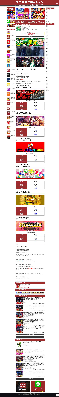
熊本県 (47, 86)
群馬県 (47, 38)
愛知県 (47, 55)
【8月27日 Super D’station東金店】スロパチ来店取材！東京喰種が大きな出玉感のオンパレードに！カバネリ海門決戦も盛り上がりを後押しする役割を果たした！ (33, 357)
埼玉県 (47, 39)
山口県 (47, 74)
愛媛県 (47, 77)
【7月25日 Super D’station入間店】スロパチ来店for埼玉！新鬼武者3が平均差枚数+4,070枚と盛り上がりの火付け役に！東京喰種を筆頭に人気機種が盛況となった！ (33, 306)
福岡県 (47, 81)
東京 (47, 12)
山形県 (47, 32)
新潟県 (47, 48)
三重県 (47, 58)
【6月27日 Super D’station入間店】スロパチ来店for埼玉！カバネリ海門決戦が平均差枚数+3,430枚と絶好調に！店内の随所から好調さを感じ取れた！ (33, 313)
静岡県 (47, 54)
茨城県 (47, 35)
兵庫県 (47, 64)
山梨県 (47, 45)
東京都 (47, 42)
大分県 (47, 87)
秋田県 (47, 29)
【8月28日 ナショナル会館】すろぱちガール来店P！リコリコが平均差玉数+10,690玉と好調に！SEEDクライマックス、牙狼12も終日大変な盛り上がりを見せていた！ (33, 350)
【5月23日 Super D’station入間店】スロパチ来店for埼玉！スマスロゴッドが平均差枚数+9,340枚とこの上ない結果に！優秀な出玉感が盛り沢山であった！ (33, 320)
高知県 (47, 80)
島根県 (47, 70)
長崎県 (47, 84)
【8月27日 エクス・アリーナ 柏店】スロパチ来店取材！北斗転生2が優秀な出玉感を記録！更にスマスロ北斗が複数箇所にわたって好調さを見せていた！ (33, 364)
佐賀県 (47, 83)
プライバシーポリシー (33, 394)
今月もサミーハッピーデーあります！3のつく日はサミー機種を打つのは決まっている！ (33, 342)
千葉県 (47, 41)
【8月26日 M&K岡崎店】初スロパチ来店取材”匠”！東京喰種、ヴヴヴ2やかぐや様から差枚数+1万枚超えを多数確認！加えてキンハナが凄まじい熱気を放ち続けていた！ (33, 372)
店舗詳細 (30, 36)
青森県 (47, 26)
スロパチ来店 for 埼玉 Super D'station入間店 (24, 287)
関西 (47, 18)
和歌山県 (47, 67)
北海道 (47, 25)
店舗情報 (30, 336)
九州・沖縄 (47, 21)
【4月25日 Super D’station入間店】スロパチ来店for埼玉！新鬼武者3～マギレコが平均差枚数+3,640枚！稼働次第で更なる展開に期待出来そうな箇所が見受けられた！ (33, 327)
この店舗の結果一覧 (30, 334)
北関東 (47, 11)
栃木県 (47, 36)
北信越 (47, 15)
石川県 (47, 51)
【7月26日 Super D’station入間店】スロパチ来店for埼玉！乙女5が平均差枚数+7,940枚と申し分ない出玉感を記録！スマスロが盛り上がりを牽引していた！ (33, 298)
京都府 (47, 61)
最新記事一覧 (30, 378)
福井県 (47, 52)
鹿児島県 (47, 90)
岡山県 (47, 71)
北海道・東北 (48, 9)
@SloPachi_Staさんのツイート (11, 140)
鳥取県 (47, 68)
